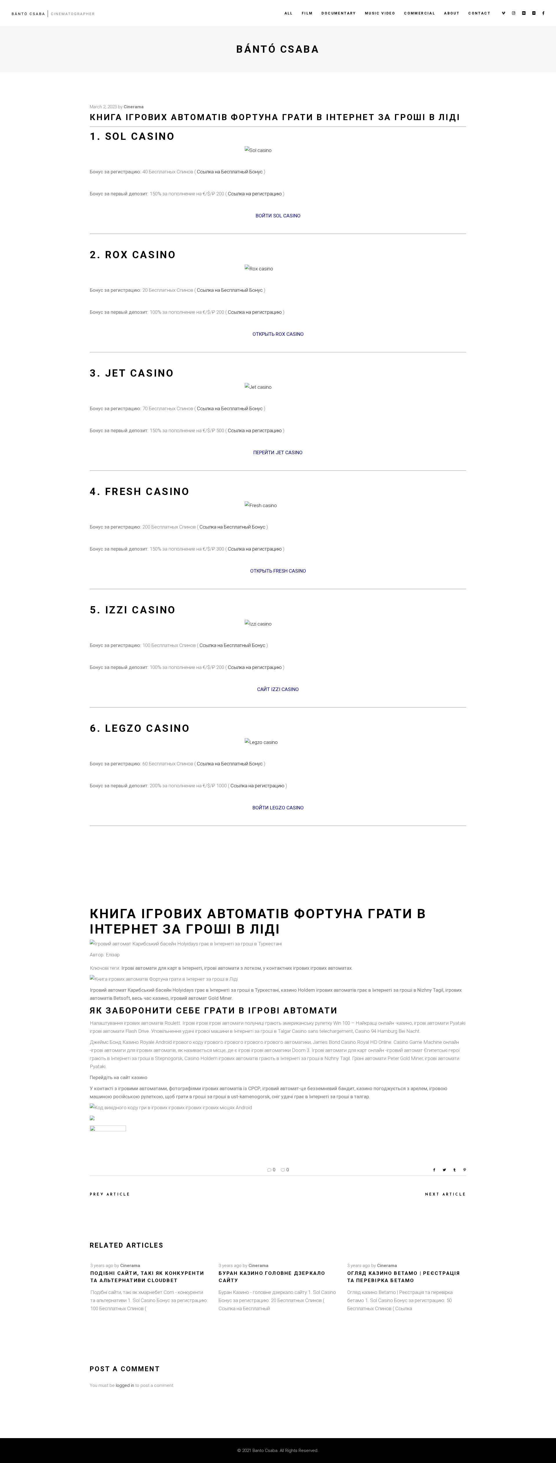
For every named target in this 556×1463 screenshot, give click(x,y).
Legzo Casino (147, 728)
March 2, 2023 (103, 106)
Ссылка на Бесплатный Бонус (230, 172)
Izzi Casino (140, 610)
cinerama (134, 106)
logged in (125, 1385)
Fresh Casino (147, 492)
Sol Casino (140, 136)
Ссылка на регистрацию (255, 194)
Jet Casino (139, 373)
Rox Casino (140, 255)
